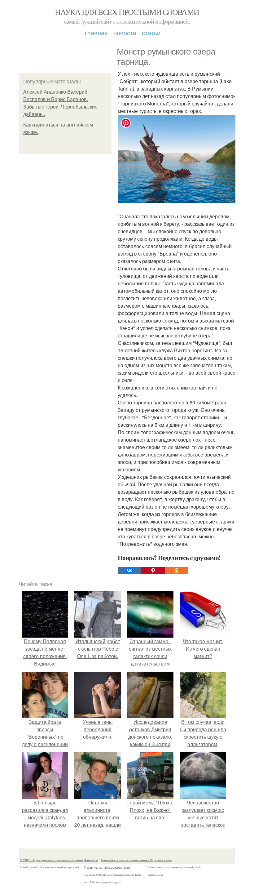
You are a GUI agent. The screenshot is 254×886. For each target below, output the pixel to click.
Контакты (91, 860)
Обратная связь (160, 860)
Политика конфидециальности (107, 867)
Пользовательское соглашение (124, 860)
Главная (96, 32)
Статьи (151, 32)
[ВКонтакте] (129, 570)
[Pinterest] (153, 570)
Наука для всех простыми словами (127, 12)
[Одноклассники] (176, 570)
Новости (124, 32)
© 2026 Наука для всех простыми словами (51, 860)
